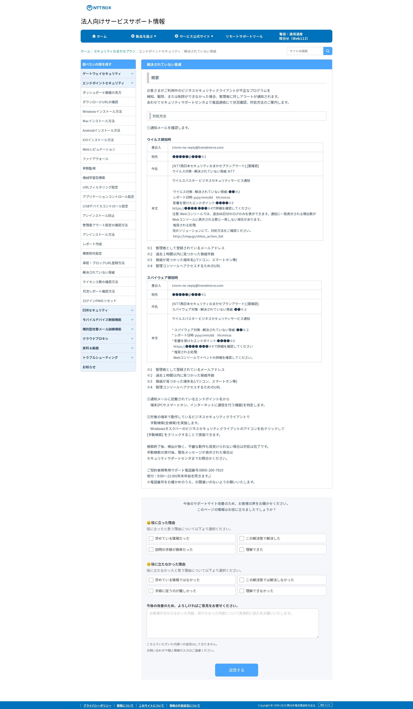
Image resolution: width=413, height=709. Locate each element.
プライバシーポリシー (97, 705)
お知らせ (89, 367)
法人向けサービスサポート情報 (123, 21)
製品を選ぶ (144, 36)
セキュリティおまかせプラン (115, 51)
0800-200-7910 (211, 470)
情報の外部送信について (185, 705)
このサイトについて (151, 705)
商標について (125, 705)
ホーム (102, 36)
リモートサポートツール (244, 36)
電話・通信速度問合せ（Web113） (294, 36)
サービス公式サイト (195, 36)
